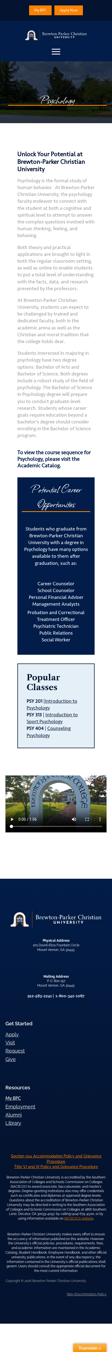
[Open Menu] (56, 51)
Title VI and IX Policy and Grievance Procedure (56, 1167)
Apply (12, 1034)
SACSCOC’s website (79, 1218)
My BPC (13, 1098)
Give (10, 1059)
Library (13, 1123)
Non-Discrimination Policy (87, 1294)
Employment (20, 1107)
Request (15, 1051)
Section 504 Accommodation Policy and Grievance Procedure (56, 1159)
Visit (10, 1042)
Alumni (13, 1115)
